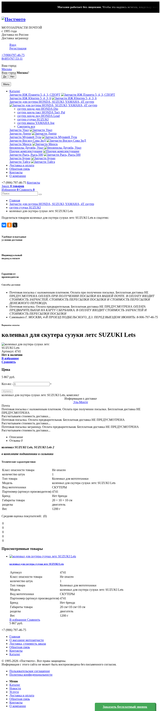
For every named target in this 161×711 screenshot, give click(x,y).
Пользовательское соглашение (29, 671)
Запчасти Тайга (19, 161)
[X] (15, 225)
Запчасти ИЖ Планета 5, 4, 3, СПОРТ (34, 94)
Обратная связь (19, 168)
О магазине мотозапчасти (26, 640)
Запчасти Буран (19, 158)
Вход (12, 44)
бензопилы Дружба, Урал (26, 147)
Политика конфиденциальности (30, 674)
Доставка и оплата (21, 165)
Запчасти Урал (19, 130)
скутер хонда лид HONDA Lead (38, 116)
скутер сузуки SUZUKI (32, 119)
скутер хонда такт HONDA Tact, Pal (41, 112)
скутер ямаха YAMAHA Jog (35, 123)
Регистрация (17, 48)
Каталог (14, 91)
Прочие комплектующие (25, 151)
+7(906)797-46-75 (13, 55)
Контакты (16, 172)
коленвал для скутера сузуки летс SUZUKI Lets (36, 563)
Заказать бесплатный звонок (125, 707)
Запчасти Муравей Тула (25, 137)
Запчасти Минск (20, 144)
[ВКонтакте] (4, 225)
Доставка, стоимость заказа (27, 643)
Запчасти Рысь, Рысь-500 (26, 154)
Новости (15, 688)
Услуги (14, 692)
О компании (17, 176)
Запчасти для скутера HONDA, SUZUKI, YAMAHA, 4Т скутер (51, 101)
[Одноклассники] (9, 225)
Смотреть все (26, 126)
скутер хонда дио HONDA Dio (37, 108)
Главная (14, 200)
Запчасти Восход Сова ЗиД (27, 140)
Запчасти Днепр (20, 133)
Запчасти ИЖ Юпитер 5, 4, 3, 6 (30, 98)
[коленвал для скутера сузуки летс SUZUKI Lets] (42, 556)
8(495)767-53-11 (12, 58)
